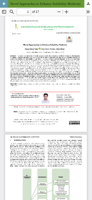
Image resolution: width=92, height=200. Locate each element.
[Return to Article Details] (4, 4)
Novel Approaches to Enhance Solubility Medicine (45, 4)
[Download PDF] (88, 4)
